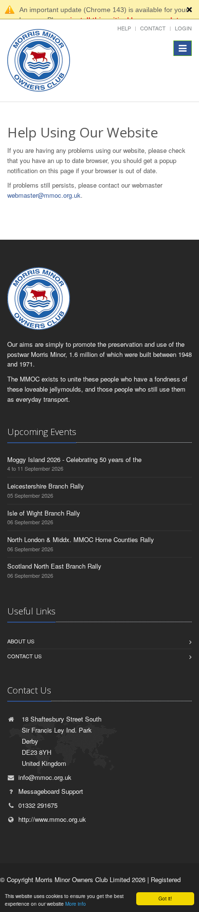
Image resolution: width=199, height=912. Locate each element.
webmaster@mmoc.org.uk (44, 195)
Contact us (24, 656)
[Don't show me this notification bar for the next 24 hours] (189, 9)
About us (20, 641)
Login (183, 28)
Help (124, 28)
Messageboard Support (50, 791)
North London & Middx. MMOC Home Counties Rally (80, 539)
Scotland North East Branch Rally (54, 566)
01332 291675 (37, 805)
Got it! (165, 898)
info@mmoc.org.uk (44, 777)
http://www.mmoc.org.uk (52, 819)
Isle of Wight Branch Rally (43, 512)
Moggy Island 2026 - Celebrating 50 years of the (74, 459)
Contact (153, 28)
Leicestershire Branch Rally (45, 485)
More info (75, 903)
